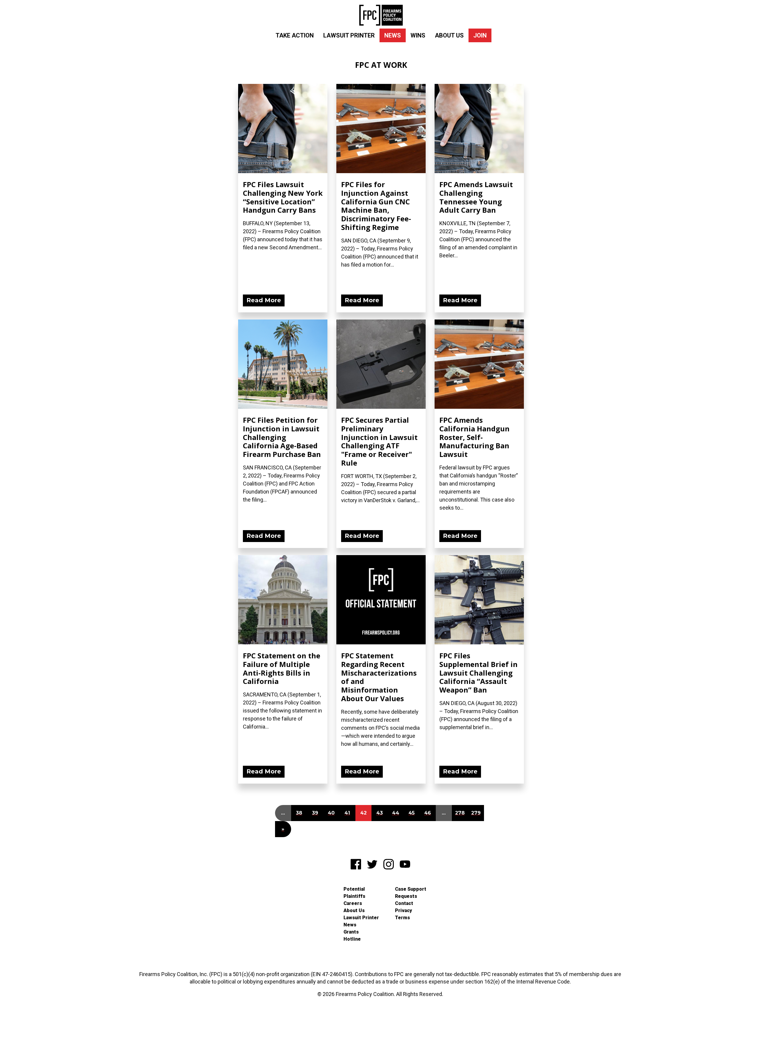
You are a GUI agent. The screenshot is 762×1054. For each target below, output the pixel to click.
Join (480, 35)
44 (395, 813)
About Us (449, 35)
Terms (402, 917)
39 (315, 813)
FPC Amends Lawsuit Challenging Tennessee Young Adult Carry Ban (476, 197)
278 (460, 813)
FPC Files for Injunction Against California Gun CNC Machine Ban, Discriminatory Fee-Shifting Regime (376, 205)
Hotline (352, 939)
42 (363, 813)
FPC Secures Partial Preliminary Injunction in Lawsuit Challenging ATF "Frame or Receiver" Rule (379, 441)
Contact (404, 903)
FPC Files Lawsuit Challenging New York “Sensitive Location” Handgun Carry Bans (283, 197)
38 (299, 813)
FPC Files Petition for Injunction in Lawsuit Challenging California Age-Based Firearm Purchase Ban (282, 437)
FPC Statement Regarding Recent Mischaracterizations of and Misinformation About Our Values (379, 677)
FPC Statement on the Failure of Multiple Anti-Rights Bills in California (281, 668)
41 (347, 813)
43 (379, 813)
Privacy (403, 910)
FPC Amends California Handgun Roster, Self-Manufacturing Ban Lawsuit (474, 437)
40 (331, 813)
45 (411, 813)
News (392, 35)
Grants (351, 932)
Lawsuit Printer (349, 35)
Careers (352, 903)
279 (476, 813)
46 (427, 813)
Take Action (295, 35)
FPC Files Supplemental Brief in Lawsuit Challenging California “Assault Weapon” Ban (478, 673)
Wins (417, 35)
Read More (263, 300)
